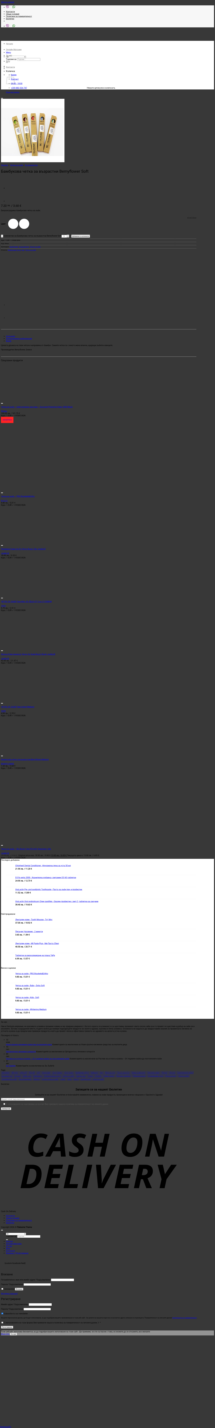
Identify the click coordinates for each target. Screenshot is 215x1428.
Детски (172, 1073)
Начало (4, 165)
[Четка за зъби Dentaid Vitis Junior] (12, 201)
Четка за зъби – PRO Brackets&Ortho (18, 496)
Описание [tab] (10, 336)
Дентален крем (153, 1073)
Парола (12, 1284)
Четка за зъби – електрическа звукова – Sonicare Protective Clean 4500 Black (37, 407)
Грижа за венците (138, 1073)
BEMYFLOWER (7, 764)
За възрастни (31, 165)
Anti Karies (5, 1073)
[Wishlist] (2, 98)
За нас (9, 55)
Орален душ (80, 1076)
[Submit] (7, 1239)
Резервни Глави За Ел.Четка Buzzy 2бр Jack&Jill (23, 549)
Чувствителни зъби (9, 1079)
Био (23, 250)
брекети (37, 1079)
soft (38, 1073)
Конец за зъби (68, 1076)
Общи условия (12, 14)
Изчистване (191, 218)
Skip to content (7, 2)
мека (69, 1079)
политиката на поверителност (184, 1318)
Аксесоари (46, 1073)
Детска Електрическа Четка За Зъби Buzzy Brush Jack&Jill (28, 654)
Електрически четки (185, 1073)
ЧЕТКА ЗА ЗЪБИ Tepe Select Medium (17, 707)
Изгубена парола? (9, 1293)
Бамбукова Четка (14, 250)
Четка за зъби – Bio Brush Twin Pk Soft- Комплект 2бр (26, 849)
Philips (4, 411)
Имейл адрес (14, 1304)
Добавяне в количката (80, 236)
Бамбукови (14, 247)
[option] (13, 224)
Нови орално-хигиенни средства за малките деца (29, 1044)
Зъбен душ (27, 1076)
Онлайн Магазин (14, 49)
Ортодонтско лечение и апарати (21, 1051)
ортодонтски (86, 1079)
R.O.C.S (4, 501)
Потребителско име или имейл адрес (26, 1280)
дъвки (62, 1079)
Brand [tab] (8, 341)
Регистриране (7, 1327)
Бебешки (94, 1073)
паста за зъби (98, 1079)
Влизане (19, 1289)
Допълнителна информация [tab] (19, 338)
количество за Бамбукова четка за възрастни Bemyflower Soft (32, 236)
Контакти (10, 11)
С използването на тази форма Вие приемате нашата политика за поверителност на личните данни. (52, 1323)
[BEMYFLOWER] (19, 274)
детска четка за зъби (50, 1079)
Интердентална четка (52, 1076)
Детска (164, 1073)
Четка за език (170, 1076)
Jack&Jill (5, 553)
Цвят (3, 224)
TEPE (3, 606)
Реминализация (139, 1076)
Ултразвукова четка (155, 1076)
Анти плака (68, 1073)
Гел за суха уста (123, 1073)
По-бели (98, 1076)
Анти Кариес (57, 1073)
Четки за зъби (16, 165)
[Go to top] (2, 1230)
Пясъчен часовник (123, 1076)
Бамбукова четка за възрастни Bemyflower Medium (25, 759)
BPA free (15, 1073)
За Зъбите (10, 1066)
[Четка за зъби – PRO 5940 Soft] (12, 188)
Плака (90, 1076)
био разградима (25, 1079)
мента (76, 1079)
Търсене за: (11, 59)
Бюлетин (10, 19)
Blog (8, 61)
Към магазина (12, 92)
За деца (17, 1076)
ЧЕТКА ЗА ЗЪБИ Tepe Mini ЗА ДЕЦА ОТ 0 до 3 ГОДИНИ (26, 601)
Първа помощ (109, 1076)
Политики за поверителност (19, 16)
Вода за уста (110, 1073)
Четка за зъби (30, 250)
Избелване (37, 1076)
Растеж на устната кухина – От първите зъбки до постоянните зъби (37, 1059)
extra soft (23, 1073)
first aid (31, 1073)
